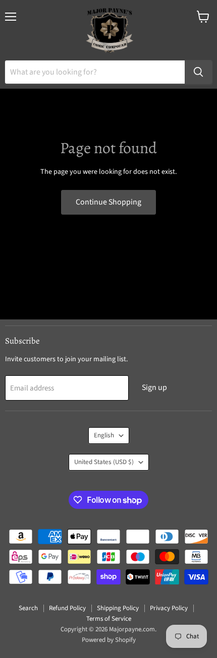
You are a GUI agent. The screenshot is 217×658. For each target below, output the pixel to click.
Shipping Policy (118, 608)
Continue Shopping (108, 202)
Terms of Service (108, 618)
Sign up (154, 387)
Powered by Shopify (109, 639)
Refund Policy (67, 608)
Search (28, 608)
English (104, 435)
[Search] (198, 72)
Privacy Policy (169, 608)
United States (104, 462)
